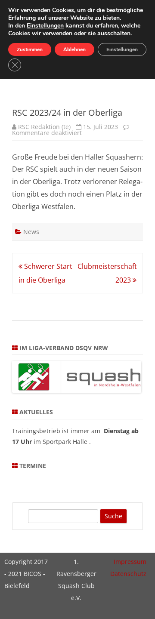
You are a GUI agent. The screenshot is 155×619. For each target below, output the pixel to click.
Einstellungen (45, 26)
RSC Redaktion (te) (44, 127)
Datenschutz (128, 574)
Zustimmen (30, 49)
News (31, 232)
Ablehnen (74, 49)
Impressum (130, 561)
